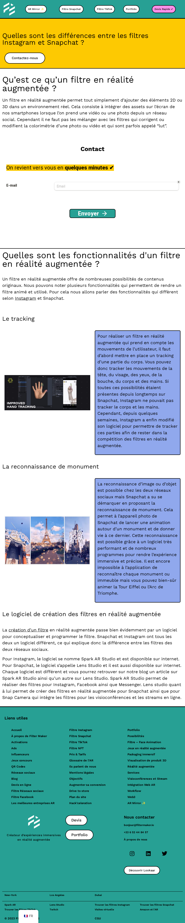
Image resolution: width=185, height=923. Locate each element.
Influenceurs (20, 754)
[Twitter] (164, 853)
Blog (14, 778)
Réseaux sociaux (23, 772)
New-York (11, 895)
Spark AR (10, 904)
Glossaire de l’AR (81, 760)
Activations (19, 742)
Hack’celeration (80, 803)
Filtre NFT (76, 748)
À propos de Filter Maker (29, 736)
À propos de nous (135, 839)
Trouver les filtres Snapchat (157, 904)
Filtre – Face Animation (144, 742)
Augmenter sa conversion (87, 784)
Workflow (134, 791)
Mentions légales (81, 772)
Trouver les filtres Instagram (112, 904)
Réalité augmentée (141, 766)
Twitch (54, 909)
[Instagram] (132, 853)
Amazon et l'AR (149, 909)
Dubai (98, 895)
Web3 (131, 797)
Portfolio (133, 730)
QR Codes (18, 766)
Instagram (25, 298)
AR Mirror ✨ (136, 803)
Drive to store (79, 791)
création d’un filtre (28, 630)
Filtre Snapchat (80, 736)
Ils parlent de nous (82, 766)
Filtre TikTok (78, 742)
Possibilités (135, 736)
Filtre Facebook (22, 797)
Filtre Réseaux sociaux (27, 791)
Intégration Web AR (141, 784)
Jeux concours (21, 760)
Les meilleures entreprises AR (33, 803)
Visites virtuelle (104, 909)
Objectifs (75, 778)
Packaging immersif (141, 754)
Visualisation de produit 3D (146, 760)
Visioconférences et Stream (147, 778)
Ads (14, 748)
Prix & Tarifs (77, 754)
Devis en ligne (21, 784)
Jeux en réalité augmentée (146, 748)
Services (133, 772)
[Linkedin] (148, 853)
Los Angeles (57, 895)
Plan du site (77, 797)
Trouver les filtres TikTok (20, 909)
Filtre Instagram (80, 730)
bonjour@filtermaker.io (139, 825)
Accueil (16, 730)
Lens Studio (57, 904)
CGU (98, 918)
